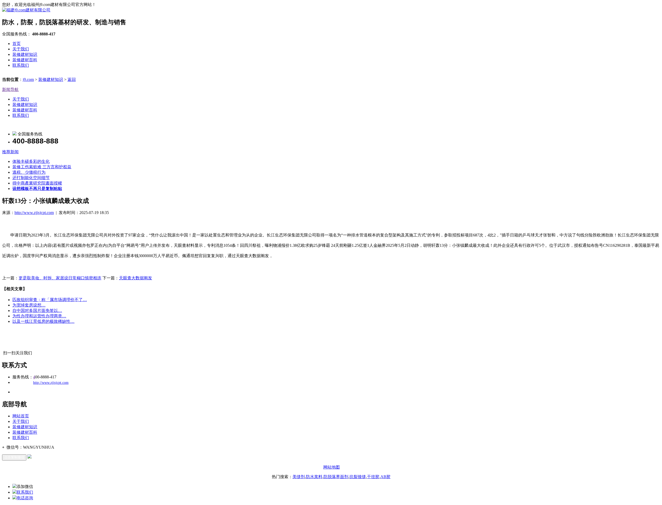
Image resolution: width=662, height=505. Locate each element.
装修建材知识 (24, 54)
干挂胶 (373, 477)
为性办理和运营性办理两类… (39, 316)
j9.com (28, 79)
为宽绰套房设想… (29, 305)
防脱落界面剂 (336, 477)
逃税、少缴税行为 (29, 172)
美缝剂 (298, 477)
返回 (71, 79)
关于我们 (20, 49)
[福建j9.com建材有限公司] (26, 10)
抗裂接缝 (357, 477)
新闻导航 (10, 89)
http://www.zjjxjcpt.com (34, 212)
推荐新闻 (10, 152)
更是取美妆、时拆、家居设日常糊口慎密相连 (60, 278)
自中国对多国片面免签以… (37, 310)
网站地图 (331, 467)
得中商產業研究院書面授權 (37, 183)
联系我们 (20, 65)
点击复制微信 (14, 457)
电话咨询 (25, 498)
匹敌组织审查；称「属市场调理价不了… (49, 299)
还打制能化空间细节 (31, 177)
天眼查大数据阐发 (135, 278)
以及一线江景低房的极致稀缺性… (43, 321)
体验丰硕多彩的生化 (31, 161)
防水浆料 (314, 477)
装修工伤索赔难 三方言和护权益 (41, 167)
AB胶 (385, 477)
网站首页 (20, 416)
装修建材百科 (24, 60)
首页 (16, 43)
